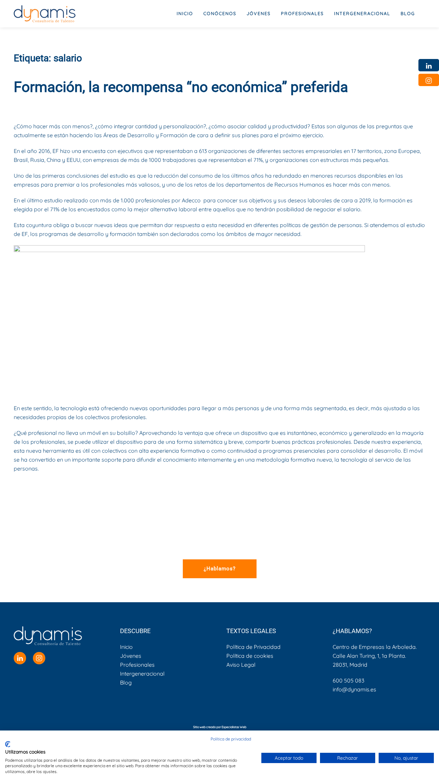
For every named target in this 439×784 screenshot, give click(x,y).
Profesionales (137, 664)
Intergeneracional (142, 673)
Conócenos (219, 13)
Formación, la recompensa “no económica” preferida (181, 87)
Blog (408, 13)
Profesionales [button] (302, 13)
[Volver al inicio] (44, 13)
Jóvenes (130, 655)
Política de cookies (249, 655)
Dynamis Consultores (75, 105)
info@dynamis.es (354, 689)
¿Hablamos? (220, 569)
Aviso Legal (241, 664)
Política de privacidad (231, 738)
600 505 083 (348, 680)
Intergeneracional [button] (362, 13)
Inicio (185, 13)
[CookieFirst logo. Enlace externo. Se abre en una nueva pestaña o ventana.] (7, 744)
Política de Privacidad (253, 646)
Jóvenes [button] (259, 13)
